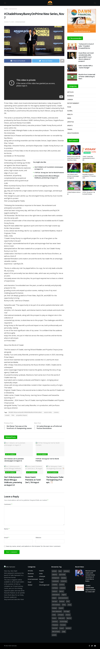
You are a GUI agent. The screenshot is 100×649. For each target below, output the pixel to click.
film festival (56, 604)
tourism (54, 628)
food (69, 604)
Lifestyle (70, 122)
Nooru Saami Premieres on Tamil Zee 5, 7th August (33, 480)
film (13, 415)
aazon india (48, 412)
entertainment (63, 598)
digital (64, 594)
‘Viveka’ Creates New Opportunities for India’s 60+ (89, 158)
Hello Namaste (12, 646)
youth (54, 635)
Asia (60, 571)
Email (6, 537)
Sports (70, 125)
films (63, 604)
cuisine (62, 584)
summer (55, 621)
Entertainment (13, 9)
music (54, 618)
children (63, 581)
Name (7, 529)
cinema (56, 412)
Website (38, 537)
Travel (69, 129)
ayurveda (62, 574)
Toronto (62, 625)
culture (54, 591)
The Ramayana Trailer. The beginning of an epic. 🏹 (55, 480)
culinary (54, 588)
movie (68, 614)
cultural (62, 588)
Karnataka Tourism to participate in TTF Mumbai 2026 (89, 176)
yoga (63, 631)
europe (54, 601)
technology (63, 621)
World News (56, 631)
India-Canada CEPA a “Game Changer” (86, 67)
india (53, 614)
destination (55, 594)
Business (70, 96)
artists (54, 571)
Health (70, 114)
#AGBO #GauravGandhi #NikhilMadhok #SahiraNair (25, 412)
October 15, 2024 (9, 22)
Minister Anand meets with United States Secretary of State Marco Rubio (73, 158)
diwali (54, 598)
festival (62, 601)
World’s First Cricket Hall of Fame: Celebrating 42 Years (87, 76)
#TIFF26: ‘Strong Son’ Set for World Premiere (49, 172)
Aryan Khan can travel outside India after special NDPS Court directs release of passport (86, 57)
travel (61, 628)
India (69, 118)
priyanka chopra (21, 415)
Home (6, 9)
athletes (66, 571)
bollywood (55, 578)
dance (61, 591)
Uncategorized (73, 133)
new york (61, 618)
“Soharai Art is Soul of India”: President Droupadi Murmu (86, 46)
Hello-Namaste (56, 611)
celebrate (55, 581)
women (68, 628)
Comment (8, 504)
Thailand (55, 625)
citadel (7, 415)
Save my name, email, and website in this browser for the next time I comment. (33, 546)
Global (69, 111)
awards (54, 574)
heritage (66, 611)
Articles (70, 92)
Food (69, 107)
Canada (70, 99)
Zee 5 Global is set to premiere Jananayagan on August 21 (14, 460)
